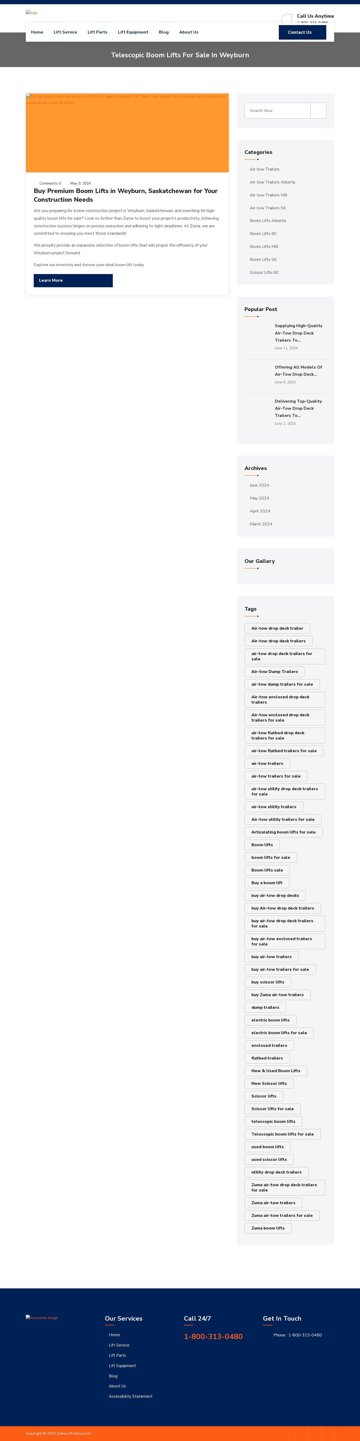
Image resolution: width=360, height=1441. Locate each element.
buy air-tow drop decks (275, 895)
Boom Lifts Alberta (268, 221)
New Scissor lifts (269, 1083)
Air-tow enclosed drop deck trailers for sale (280, 717)
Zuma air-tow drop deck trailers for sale (284, 1187)
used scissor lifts (269, 1159)
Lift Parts (98, 32)
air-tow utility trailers (273, 807)
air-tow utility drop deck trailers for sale (284, 791)
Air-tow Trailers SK (268, 208)
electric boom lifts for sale (279, 1033)
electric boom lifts (270, 1020)
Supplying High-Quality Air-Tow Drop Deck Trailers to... (298, 333)
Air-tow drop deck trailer (277, 628)
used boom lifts (267, 1147)
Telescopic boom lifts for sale (282, 1134)
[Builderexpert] (49, 12)
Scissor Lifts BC (264, 272)
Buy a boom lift (267, 883)
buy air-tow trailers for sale (280, 969)
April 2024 (260, 511)
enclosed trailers (269, 1045)
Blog (164, 32)
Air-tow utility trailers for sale (283, 819)
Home (37, 32)
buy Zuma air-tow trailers (277, 995)
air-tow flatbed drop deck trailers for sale (277, 735)
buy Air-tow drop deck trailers (282, 908)
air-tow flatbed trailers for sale (284, 751)
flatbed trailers (267, 1058)
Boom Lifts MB (264, 246)
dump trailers (265, 1007)
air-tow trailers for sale (276, 776)
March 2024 (261, 524)
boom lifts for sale (270, 857)
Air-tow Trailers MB (268, 195)
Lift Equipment (133, 32)
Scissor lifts (263, 1096)
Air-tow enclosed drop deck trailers (280, 699)
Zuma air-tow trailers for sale (282, 1215)
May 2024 (259, 498)
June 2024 (259, 485)
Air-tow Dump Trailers (274, 672)
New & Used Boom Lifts (275, 1071)
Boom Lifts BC (263, 234)
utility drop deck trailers (276, 1172)
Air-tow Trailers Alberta (272, 182)
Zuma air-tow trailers (273, 1203)
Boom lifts (262, 845)
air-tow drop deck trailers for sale (281, 656)
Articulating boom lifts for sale (283, 832)
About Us (188, 32)
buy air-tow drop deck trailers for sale (282, 923)
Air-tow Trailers (265, 169)
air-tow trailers (267, 763)
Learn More (51, 280)
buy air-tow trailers (271, 957)
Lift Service (65, 32)
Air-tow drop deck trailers (278, 641)
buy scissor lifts (267, 982)
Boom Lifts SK (263, 259)
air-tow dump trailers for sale (282, 684)
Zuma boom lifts (268, 1228)
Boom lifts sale (267, 870)
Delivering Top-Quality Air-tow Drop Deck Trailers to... (298, 408)
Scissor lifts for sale (272, 1109)
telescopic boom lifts (273, 1121)
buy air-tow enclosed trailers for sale (281, 941)
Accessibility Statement (131, 1396)
